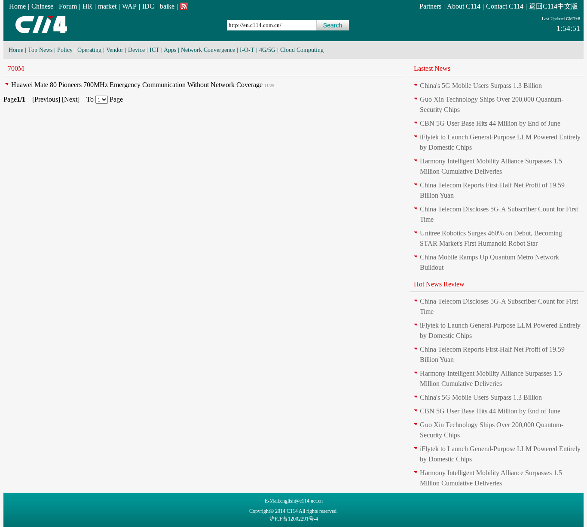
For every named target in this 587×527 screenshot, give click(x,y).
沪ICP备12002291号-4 (293, 519)
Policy (65, 50)
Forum (68, 6)
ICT (154, 50)
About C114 (463, 6)
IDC (148, 6)
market (107, 6)
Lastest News (432, 68)
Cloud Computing (302, 50)
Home (17, 6)
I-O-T (247, 50)
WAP (129, 6)
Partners (430, 6)
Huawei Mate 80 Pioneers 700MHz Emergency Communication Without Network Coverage (137, 84)
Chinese (42, 6)
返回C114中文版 (553, 6)
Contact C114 (504, 6)
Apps (170, 50)
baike (167, 6)
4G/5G (267, 50)
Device (136, 50)
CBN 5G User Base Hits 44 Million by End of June (490, 123)
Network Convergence (208, 50)
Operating (89, 50)
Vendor (114, 50)
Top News (40, 50)
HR (87, 6)
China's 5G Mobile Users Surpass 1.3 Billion (481, 85)
